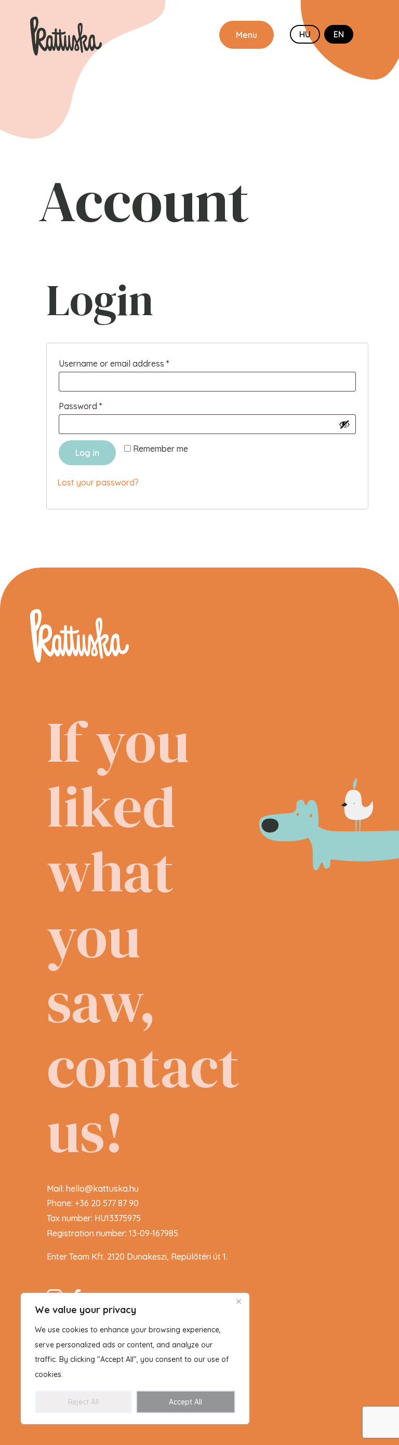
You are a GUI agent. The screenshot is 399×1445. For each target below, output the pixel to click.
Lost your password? (98, 482)
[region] (135, 1358)
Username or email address (131, 363)
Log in (87, 453)
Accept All (185, 1402)
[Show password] (344, 424)
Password (98, 405)
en (339, 34)
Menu (246, 35)
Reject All (83, 1402)
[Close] (238, 1301)
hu (305, 34)
